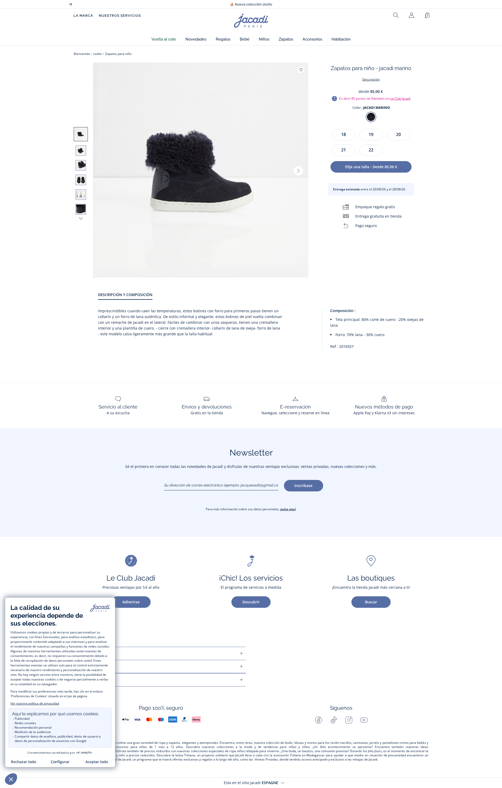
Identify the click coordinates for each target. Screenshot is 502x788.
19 (371, 134)
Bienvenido (82, 54)
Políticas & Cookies (95, 679)
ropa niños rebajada (244, 751)
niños (143, 747)
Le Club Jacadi (400, 98)
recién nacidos (340, 743)
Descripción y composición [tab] (125, 294)
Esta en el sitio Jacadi (251, 782)
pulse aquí (288, 509)
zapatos (174, 743)
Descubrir (251, 601)
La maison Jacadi (92, 666)
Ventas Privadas (266, 759)
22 (371, 150)
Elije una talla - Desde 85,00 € (371, 166)
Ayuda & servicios (93, 653)
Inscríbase (303, 485)
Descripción (371, 79)
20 (398, 134)
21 (343, 150)
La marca (83, 16)
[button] (164, 39)
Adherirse (131, 601)
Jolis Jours (375, 751)
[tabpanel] (263, 331)
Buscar (371, 601)
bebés (421, 743)
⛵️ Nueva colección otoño (251, 4)
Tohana (189, 755)
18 (343, 134)
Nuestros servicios (120, 16)
